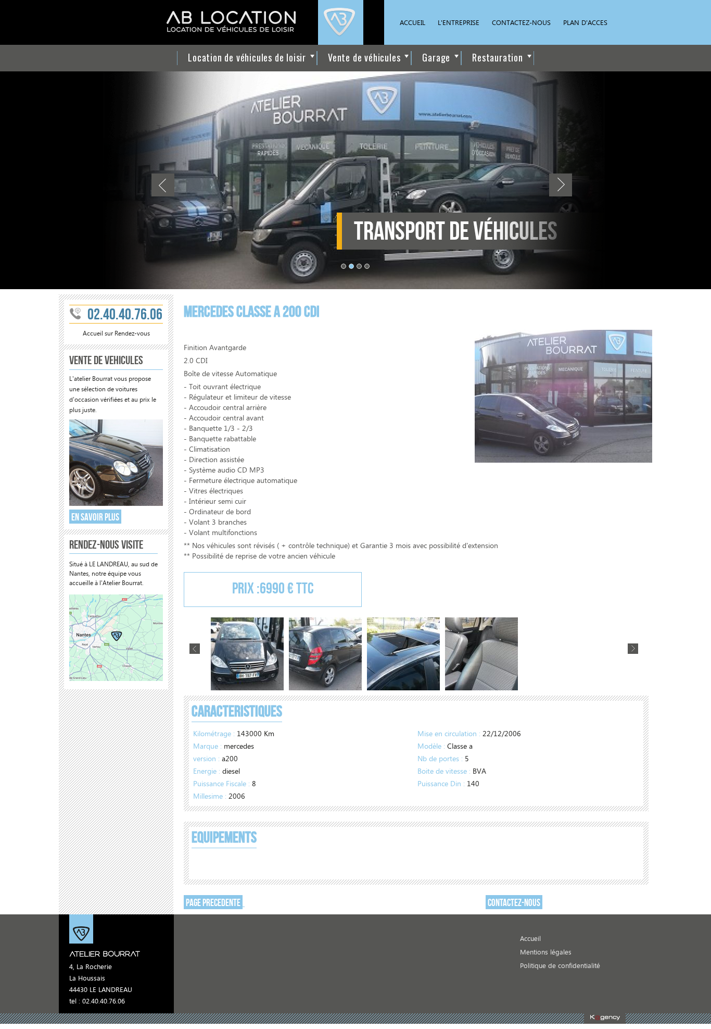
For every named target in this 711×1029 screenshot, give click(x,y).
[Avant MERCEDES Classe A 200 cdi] (247, 655)
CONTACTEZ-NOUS (521, 23)
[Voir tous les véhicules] (116, 504)
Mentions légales (546, 952)
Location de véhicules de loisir (247, 57)
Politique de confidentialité (560, 966)
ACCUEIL (412, 23)
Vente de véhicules (364, 57)
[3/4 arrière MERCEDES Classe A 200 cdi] (325, 655)
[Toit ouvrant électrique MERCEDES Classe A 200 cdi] (403, 655)
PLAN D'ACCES (585, 23)
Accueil (530, 939)
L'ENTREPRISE (458, 23)
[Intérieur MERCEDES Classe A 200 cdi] (481, 655)
